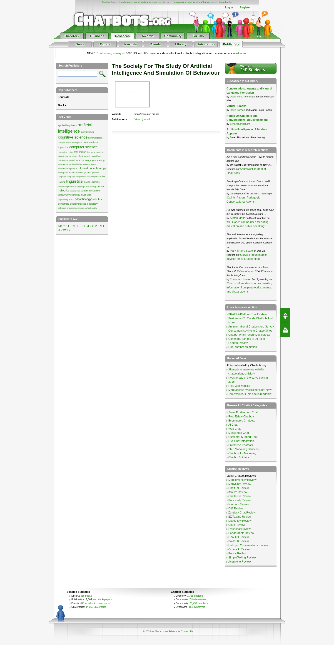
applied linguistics (67, 125)
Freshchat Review (239, 529)
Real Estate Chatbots (241, 416)
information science (86, 164)
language (62, 177)
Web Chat (234, 428)
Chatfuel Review (238, 488)
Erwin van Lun (239, 279)
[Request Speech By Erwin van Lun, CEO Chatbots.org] (285, 315)
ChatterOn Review (239, 496)
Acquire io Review (239, 561)
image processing (95, 160)
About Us (160, 631)
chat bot (156, 2)
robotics (97, 199)
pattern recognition (91, 190)
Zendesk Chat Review (242, 512)
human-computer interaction (71, 160)
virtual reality (91, 208)
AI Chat (232, 424)
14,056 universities (96, 606)
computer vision (65, 152)
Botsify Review (237, 553)
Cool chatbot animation (242, 347)
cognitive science (72, 137)
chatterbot (223, 2)
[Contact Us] (285, 330)
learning (61, 182)
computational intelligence (70, 142)
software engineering (67, 208)
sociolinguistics (78, 203)
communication (95, 138)
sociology (92, 203)
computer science (83, 147)
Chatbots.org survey (109, 53)
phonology (75, 195)
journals (97, 599)
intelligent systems (67, 172)
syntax (81, 208)
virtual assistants (142, 2)
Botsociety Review (239, 500)
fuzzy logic (78, 156)
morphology (63, 187)
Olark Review (236, 524)
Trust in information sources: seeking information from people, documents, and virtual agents (249, 287)
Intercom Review (238, 504)
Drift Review (235, 508)
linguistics (74, 181)
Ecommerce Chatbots (241, 420)
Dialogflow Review (240, 520)
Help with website (239, 385)
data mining (80, 152)
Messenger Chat (238, 432)
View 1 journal (142, 119)
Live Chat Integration (241, 441)
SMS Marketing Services (243, 449)
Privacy (173, 631)
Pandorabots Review (241, 533)
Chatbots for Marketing (242, 453)
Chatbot (106, 2)
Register (245, 7)
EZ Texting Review (239, 516)
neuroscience (75, 191)
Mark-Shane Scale (242, 250)
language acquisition (76, 177)
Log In (229, 7)
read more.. (240, 53)
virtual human (203, 2)
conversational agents (183, 2)
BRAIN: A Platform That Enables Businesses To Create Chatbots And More (250, 318)
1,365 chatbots (195, 595)
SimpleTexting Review (242, 557)
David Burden (237, 110)
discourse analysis (95, 152)
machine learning (92, 182)
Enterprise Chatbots (240, 445)
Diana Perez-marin (240, 96)
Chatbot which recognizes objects (249, 334)
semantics (63, 203)
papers (108, 599)
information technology (92, 168)
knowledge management (87, 172)
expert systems (65, 156)
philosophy (64, 194)
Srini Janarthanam (240, 123)
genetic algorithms (93, 156)
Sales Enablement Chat (243, 412)
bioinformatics (87, 132)
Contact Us (187, 631)
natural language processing (83, 187)
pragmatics (86, 195)
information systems (67, 168)
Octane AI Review (239, 549)
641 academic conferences (95, 603)
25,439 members (198, 603)
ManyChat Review (239, 484)
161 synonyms (197, 606)
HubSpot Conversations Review (248, 545)
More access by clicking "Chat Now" (250, 390)
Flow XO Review (238, 537)
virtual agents (125, 2)
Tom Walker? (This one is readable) (250, 394)
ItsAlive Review (237, 492)
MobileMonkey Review (242, 479)
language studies (96, 176)
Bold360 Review (238, 541)
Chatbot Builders (238, 457)
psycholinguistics (66, 199)
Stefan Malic (238, 218)
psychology (83, 199)
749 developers (198, 599)
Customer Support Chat (242, 437)
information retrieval (67, 164)
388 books (86, 595)
